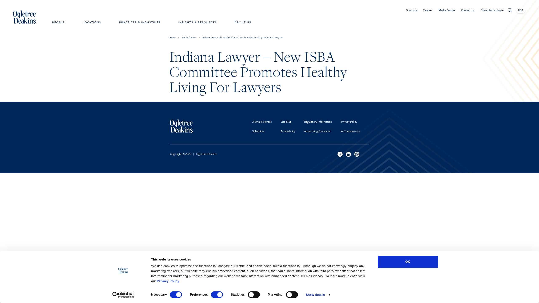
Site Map (286, 122)
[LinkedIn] (348, 154)
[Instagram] (356, 154)
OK (407, 261)
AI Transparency (350, 131)
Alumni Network (262, 122)
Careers (428, 10)
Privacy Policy (168, 281)
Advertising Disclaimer (317, 131)
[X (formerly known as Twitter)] (340, 154)
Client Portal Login (492, 10)
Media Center (447, 10)
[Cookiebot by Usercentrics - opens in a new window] (123, 295)
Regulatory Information (318, 122)
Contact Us (468, 10)
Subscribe (258, 131)
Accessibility (288, 131)
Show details (315, 294)
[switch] (217, 294)
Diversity (411, 10)
